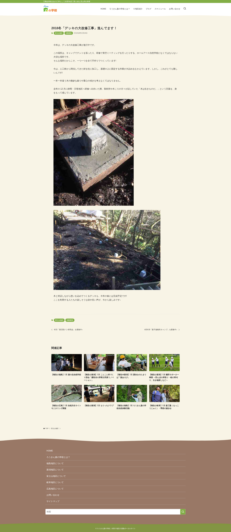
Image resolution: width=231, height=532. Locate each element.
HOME (50, 451)
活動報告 (69, 33)
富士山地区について (56, 476)
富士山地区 (58, 33)
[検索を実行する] (183, 512)
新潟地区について (55, 470)
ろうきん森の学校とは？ (58, 457)
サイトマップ (53, 501)
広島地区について (55, 489)
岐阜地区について (55, 482)
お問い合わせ (53, 495)
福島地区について (55, 463)
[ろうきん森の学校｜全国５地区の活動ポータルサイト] (50, 9)
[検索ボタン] (185, 9)
